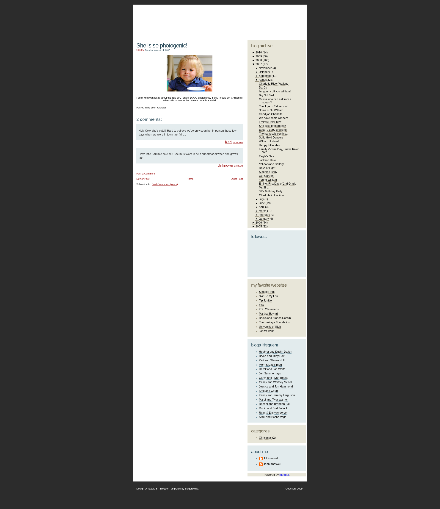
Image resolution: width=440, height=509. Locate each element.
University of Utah (270, 326)
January (264, 218)
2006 (259, 222)
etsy (261, 305)
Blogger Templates (170, 488)
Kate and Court (268, 391)
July (261, 199)
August (263, 79)
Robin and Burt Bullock (273, 408)
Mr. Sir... (264, 187)
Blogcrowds (191, 488)
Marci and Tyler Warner (273, 399)
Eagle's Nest (267, 156)
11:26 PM (238, 142)
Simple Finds (267, 291)
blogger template (289, 16)
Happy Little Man (269, 145)
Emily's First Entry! (270, 122)
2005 (259, 226)
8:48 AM (238, 166)
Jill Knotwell (271, 458)
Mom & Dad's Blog (270, 364)
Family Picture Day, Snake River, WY (279, 151)
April (261, 207)
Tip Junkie (265, 300)
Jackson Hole (267, 160)
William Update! (269, 141)
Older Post (237, 178)
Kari (228, 142)
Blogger (284, 474)
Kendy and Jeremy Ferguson (277, 395)
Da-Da (263, 87)
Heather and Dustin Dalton (275, 351)
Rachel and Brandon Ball (274, 404)
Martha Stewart (268, 313)
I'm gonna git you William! (275, 91)
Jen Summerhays (270, 373)
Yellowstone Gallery (271, 164)
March (263, 211)
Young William (268, 179)
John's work (266, 331)
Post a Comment (145, 173)
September (265, 75)
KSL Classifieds (269, 309)
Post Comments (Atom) (165, 184)
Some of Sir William (271, 110)
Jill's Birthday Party (270, 191)
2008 (259, 60)
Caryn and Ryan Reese (273, 377)
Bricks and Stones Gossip (275, 318)
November (265, 68)
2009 (259, 56)
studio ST (270, 19)
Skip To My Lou (268, 296)
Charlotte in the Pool (271, 195)
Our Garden (266, 175)
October (264, 72)
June (262, 203)
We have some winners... (274, 118)
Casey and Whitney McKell (275, 382)
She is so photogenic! (161, 45)
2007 (259, 64)
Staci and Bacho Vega (272, 417)
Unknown (225, 165)
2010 (259, 52)
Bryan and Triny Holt (271, 356)
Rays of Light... (268, 168)
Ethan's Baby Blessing (273, 129)
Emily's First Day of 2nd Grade (277, 183)
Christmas (265, 437)
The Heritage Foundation (274, 322)
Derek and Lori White (272, 369)
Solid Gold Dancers (271, 137)
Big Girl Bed (266, 95)
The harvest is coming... (273, 133)
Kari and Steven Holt (272, 360)
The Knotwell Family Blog (188, 18)
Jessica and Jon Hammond (276, 386)
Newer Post (142, 178)
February (264, 214)
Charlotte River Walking (274, 83)
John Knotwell (272, 464)
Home (190, 178)
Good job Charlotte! (271, 114)
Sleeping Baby (268, 172)
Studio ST (153, 488)
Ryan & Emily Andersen (273, 412)
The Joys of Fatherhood (273, 106)
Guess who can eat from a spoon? (275, 101)
